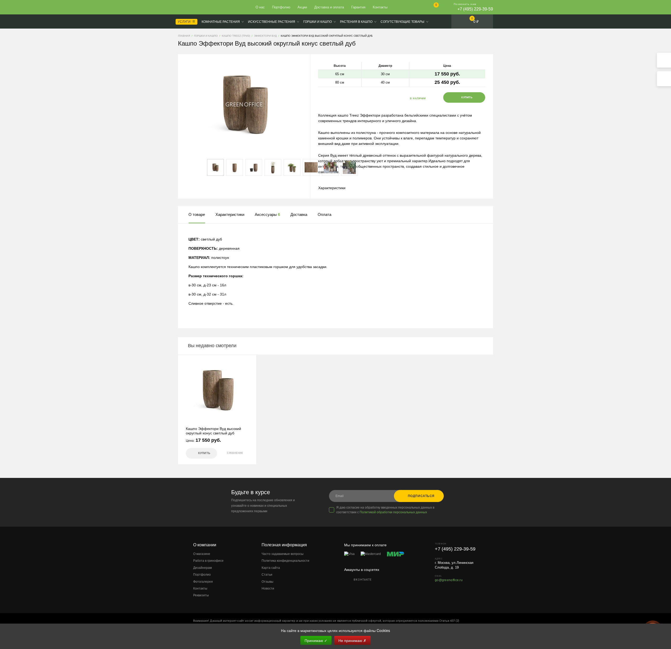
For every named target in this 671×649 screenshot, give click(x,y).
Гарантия (358, 7)
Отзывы (267, 581)
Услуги (184, 22)
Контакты (380, 7)
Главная (197, 7)
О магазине (201, 554)
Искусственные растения (271, 22)
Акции (302, 7)
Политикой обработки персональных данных (393, 512)
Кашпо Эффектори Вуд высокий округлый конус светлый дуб (213, 431)
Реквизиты (201, 595)
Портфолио (281, 7)
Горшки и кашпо (317, 22)
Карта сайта (271, 568)
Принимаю (316, 640)
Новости (268, 588)
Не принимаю (352, 640)
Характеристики (331, 188)
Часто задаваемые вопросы (283, 554)
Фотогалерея (203, 581)
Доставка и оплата (329, 7)
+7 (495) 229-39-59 (475, 9)
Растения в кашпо (356, 22)
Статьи (267, 574)
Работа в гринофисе (208, 561)
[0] (432, 7)
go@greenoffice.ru (449, 580)
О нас (260, 7)
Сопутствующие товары (402, 22)
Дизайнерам (202, 568)
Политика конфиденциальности (285, 561)
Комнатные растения (221, 22)
